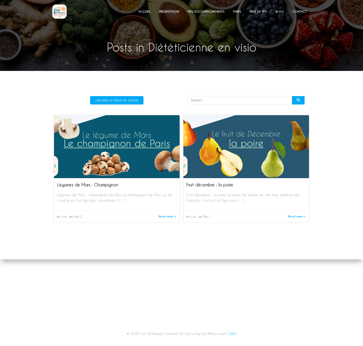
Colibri (231, 334)
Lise (64, 216)
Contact (299, 11)
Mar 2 (78, 216)
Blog (280, 11)
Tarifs (237, 11)
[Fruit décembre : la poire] (246, 146)
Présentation (169, 11)
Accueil (144, 11)
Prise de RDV (258, 11)
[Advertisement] (181, 315)
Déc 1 (207, 216)
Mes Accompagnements (205, 11)
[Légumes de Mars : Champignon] (117, 146)
